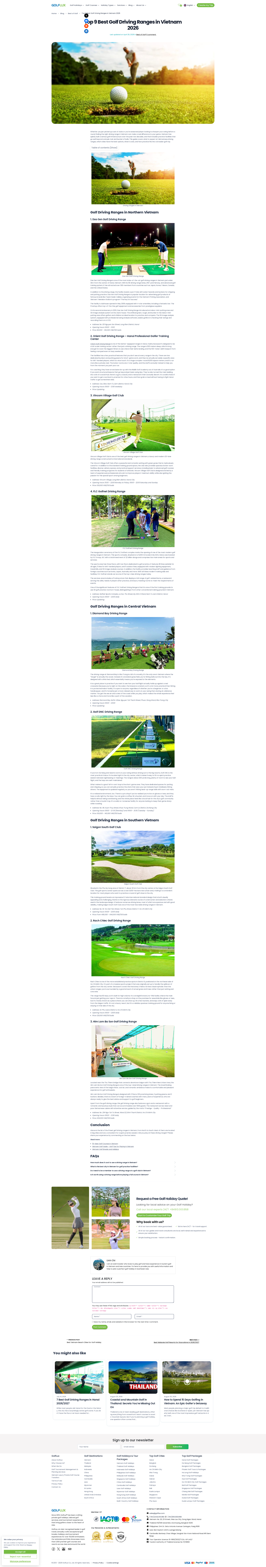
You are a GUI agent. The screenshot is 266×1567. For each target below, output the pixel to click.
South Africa (89, 1498)
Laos (86, 1482)
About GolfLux (57, 1460)
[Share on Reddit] (86, 26)
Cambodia (88, 1479)
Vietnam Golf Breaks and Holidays (105, 1149)
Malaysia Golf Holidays (125, 1476)
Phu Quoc (153, 1501)
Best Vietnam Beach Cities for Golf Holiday (84, 1342)
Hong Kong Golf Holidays (126, 1495)
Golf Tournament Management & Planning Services (65, 1470)
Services (121, 5)
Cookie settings (113, 1563)
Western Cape (155, 1498)
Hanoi (151, 1460)
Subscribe (177, 1446)
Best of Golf (73, 13)
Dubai (151, 1476)
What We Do (57, 1466)
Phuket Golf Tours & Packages (194, 1469)
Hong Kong (88, 1491)
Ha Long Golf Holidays (190, 1472)
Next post (194, 1340)
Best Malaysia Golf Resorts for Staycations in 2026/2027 (176, 1342)
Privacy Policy (57, 1484)
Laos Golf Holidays (124, 1488)
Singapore (153, 1494)
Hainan (152, 1479)
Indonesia (88, 1469)
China (86, 1472)
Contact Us (56, 1487)
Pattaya (152, 1485)
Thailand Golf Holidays (125, 1466)
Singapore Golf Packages (192, 1488)
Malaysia (87, 1466)
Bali (150, 1488)
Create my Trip (205, 5)
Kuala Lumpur (154, 1491)
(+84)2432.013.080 (156, 1517)
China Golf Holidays (124, 1482)
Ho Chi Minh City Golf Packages (194, 1482)
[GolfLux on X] (59, 1549)
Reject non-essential (20, 1556)
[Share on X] (86, 16)
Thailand (87, 1463)
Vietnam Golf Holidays (125, 1463)
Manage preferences (20, 1561)
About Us (140, 5)
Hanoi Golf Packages (190, 1460)
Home (54, 13)
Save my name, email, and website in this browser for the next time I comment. (126, 1322)
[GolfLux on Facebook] (54, 1549)
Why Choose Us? (58, 1463)
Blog (130, 5)
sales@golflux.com (157, 1513)
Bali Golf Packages (189, 1485)
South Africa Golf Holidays (127, 1498)
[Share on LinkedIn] (86, 31)
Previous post (74, 1340)
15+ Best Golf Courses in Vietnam (105, 1144)
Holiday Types (107, 5)
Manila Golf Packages (190, 1494)
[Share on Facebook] (86, 21)
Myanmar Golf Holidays (126, 1491)
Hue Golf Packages (189, 1479)
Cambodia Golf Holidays (126, 1485)
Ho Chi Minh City (155, 1469)
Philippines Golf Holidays (126, 1472)
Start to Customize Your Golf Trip (154, 1215)
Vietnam (87, 1460)
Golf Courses (91, 5)
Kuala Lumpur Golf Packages (193, 1501)
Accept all (20, 1551)
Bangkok (152, 1463)
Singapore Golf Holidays (126, 1479)
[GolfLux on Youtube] (64, 1549)
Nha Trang (153, 1472)
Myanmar (88, 1485)
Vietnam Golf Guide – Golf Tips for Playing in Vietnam (113, 1146)
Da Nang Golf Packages (191, 1463)
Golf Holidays (76, 5)
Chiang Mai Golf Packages (192, 1491)
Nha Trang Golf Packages (192, 1476)
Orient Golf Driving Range (100, 344)
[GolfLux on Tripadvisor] (70, 1549)
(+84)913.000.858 (175, 1517)
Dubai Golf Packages (190, 1498)
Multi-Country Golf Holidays (127, 1501)
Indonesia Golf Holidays (126, 1469)
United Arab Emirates (92, 1494)
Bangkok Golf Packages (191, 1466)
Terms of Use (57, 1481)
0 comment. (151, 34)
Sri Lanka (87, 1488)
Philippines (88, 1476)
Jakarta (152, 1482)
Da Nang (152, 1466)
